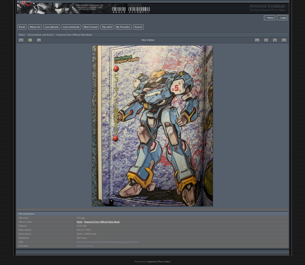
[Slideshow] (39, 40)
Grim (79, 222)
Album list (34, 27)
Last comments (71, 27)
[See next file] (275, 40)
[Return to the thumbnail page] (21, 40)
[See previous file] (266, 40)
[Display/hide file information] (30, 40)
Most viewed (91, 27)
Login (283, 18)
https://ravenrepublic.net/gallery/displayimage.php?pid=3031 (108, 242)
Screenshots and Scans (41, 34)
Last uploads (52, 27)
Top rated (107, 27)
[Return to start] (257, 40)
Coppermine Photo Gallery (158, 262)
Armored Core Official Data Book (74, 34)
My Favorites (123, 27)
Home (270, 18)
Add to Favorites (85, 246)
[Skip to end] (283, 40)
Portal (22, 27)
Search (138, 27)
